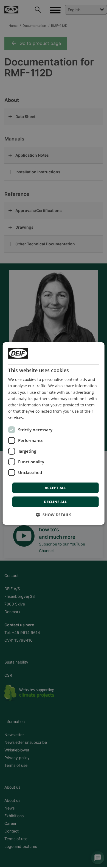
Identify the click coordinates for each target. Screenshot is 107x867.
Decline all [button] (55, 501)
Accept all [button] (55, 487)
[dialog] (54, 433)
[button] (53, 515)
